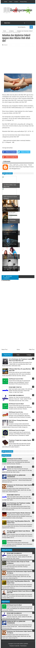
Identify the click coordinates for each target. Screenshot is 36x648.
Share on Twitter (25, 152)
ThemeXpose (23, 645)
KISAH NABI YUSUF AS (13, 495)
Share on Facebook (11, 152)
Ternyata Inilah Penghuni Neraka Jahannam (19, 513)
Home (5, 1)
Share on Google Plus (11, 157)
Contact (16, 1)
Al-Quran (5, 44)
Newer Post (4, 349)
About (10, 1)
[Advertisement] (19, 18)
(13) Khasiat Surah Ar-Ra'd (14, 540)
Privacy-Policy (23, 1)
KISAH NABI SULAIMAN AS (14, 467)
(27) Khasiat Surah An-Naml (14, 458)
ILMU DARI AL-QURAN (22, 643)
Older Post (31, 349)
